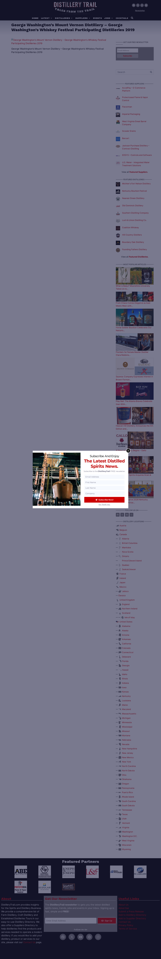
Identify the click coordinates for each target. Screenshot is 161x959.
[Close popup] (128, 451)
